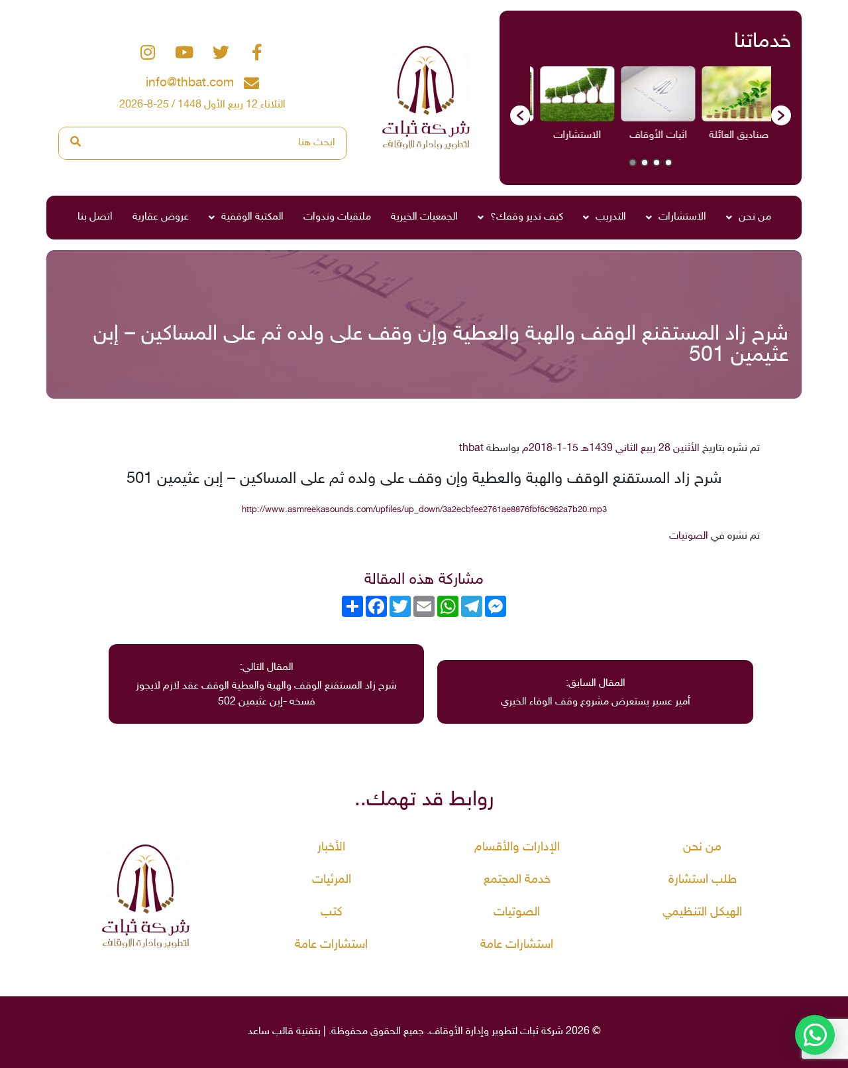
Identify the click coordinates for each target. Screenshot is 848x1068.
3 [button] (645, 163)
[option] (716, 108)
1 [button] (668, 163)
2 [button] (657, 163)
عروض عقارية (160, 217)
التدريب (611, 217)
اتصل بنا (95, 217)
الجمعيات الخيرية (424, 217)
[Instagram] (147, 52)
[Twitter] (220, 52)
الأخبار (331, 847)
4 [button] (633, 163)
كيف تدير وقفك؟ (526, 217)
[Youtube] (184, 52)
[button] (520, 115)
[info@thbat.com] (251, 83)
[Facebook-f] (257, 52)
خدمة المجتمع (517, 880)
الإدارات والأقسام (517, 847)
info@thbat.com (190, 83)
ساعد (259, 1032)
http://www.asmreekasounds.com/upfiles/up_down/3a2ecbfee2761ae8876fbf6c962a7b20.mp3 (424, 510)
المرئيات (331, 880)
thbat (471, 448)
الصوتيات (688, 536)
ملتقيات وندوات (337, 217)
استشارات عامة (516, 945)
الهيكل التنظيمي (702, 912)
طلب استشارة (702, 880)
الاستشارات (682, 217)
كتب (332, 912)
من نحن (755, 217)
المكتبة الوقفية (252, 217)
